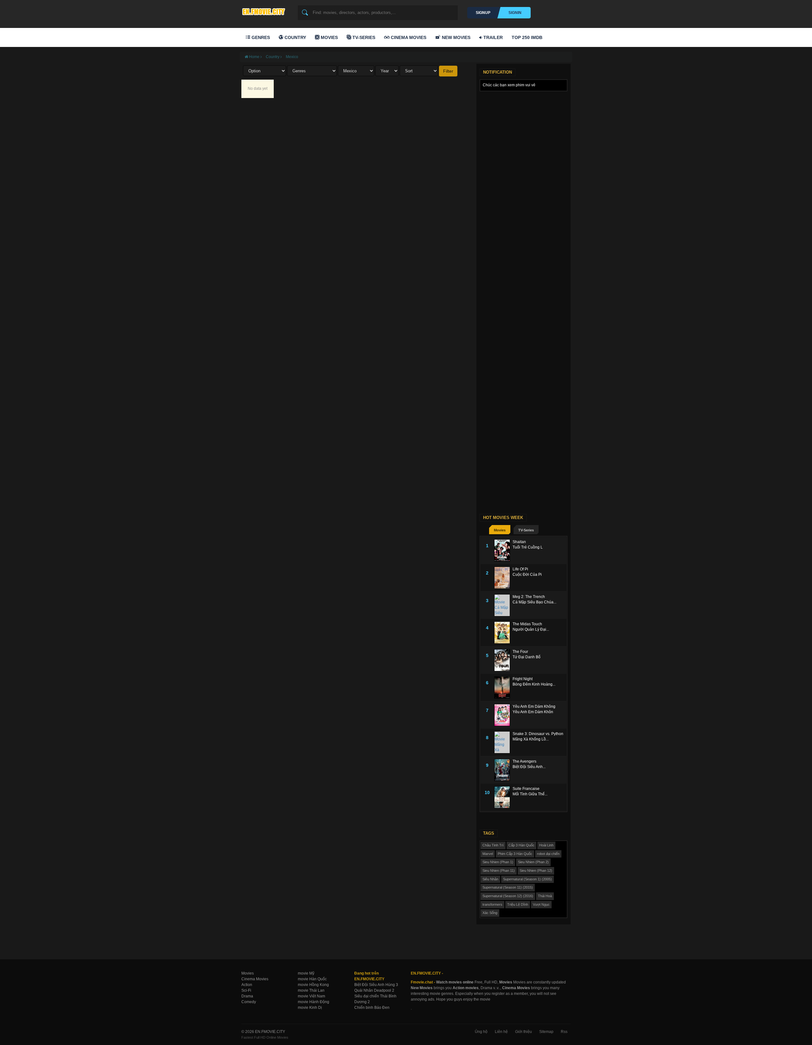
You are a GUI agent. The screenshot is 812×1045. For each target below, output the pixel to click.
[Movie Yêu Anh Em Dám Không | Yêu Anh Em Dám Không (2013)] (503, 715)
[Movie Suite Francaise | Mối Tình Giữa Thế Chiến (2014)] (503, 797)
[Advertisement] (523, 190)
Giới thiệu (523, 1031)
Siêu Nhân (490, 879)
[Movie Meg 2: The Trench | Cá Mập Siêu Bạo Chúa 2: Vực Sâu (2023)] (503, 605)
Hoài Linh (546, 845)
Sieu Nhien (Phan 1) (497, 862)
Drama (247, 996)
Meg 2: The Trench (529, 597)
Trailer (492, 37)
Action (246, 985)
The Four (520, 651)
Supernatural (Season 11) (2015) (507, 887)
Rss (564, 1031)
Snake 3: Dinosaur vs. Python (538, 734)
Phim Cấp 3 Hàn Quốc (515, 854)
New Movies (455, 37)
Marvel (487, 854)
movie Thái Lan (311, 990)
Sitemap (546, 1031)
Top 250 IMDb (527, 37)
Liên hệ (501, 1031)
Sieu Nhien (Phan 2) (533, 862)
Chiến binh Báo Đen (372, 1007)
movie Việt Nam (311, 996)
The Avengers (524, 761)
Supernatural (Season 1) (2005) (527, 879)
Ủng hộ (481, 1031)
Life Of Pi (520, 569)
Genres (260, 37)
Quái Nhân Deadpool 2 (374, 990)
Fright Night (523, 679)
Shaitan (519, 542)
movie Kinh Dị (310, 1007)
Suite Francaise (526, 788)
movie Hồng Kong (313, 985)
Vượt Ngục (541, 904)
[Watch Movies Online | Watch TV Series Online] (265, 11)
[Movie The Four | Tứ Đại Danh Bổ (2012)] (503, 660)
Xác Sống (489, 913)
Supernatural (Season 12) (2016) (507, 896)
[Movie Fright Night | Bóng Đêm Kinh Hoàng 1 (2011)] (503, 687)
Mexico (292, 57)
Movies (328, 37)
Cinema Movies (408, 37)
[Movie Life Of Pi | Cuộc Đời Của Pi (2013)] (503, 578)
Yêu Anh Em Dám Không (534, 706)
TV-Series (363, 37)
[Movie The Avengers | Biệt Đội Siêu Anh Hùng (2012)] (503, 770)
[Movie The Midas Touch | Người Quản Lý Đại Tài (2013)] (503, 632)
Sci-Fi (246, 990)
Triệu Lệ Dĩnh (517, 904)
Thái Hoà (545, 896)
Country (294, 37)
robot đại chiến (548, 854)
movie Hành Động (313, 1002)
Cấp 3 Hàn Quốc (521, 845)
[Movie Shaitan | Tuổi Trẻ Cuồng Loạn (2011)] (503, 550)
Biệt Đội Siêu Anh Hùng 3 (376, 985)
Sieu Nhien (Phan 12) (536, 870)
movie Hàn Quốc (312, 979)
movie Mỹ (306, 973)
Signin (514, 12)
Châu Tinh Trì (493, 845)
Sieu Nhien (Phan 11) (498, 870)
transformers (492, 904)
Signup (483, 12)
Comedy (248, 1002)
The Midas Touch (527, 624)
